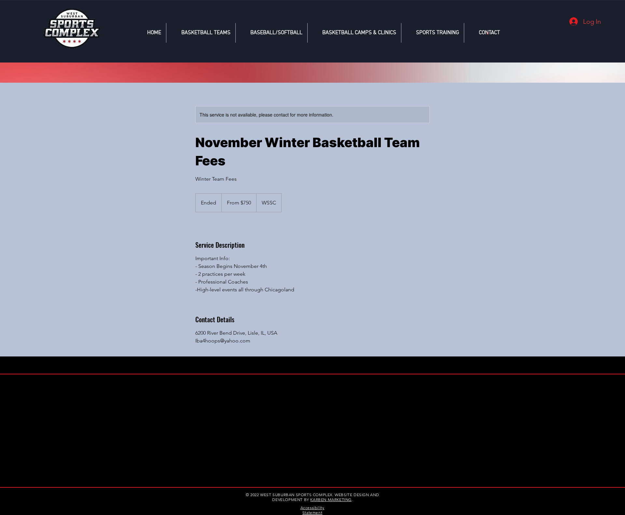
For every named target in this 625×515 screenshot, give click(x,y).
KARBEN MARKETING (331, 499)
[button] (491, 33)
